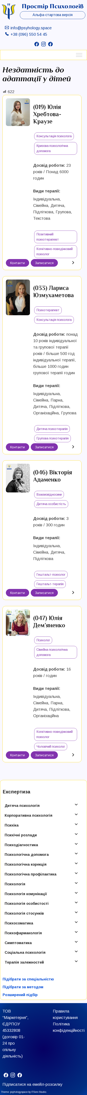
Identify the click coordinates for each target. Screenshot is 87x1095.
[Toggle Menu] (79, 55)
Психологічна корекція (26, 864)
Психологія (15, 884)
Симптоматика (18, 943)
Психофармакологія (23, 933)
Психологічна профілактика (30, 874)
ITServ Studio (38, 1092)
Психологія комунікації (26, 894)
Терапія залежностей (24, 962)
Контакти (17, 263)
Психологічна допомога (27, 855)
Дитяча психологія (22, 806)
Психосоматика (19, 923)
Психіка (12, 825)
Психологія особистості (27, 904)
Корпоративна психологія (28, 815)
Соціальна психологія (25, 953)
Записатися (44, 263)
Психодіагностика (21, 845)
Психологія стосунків (24, 913)
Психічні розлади (21, 835)
